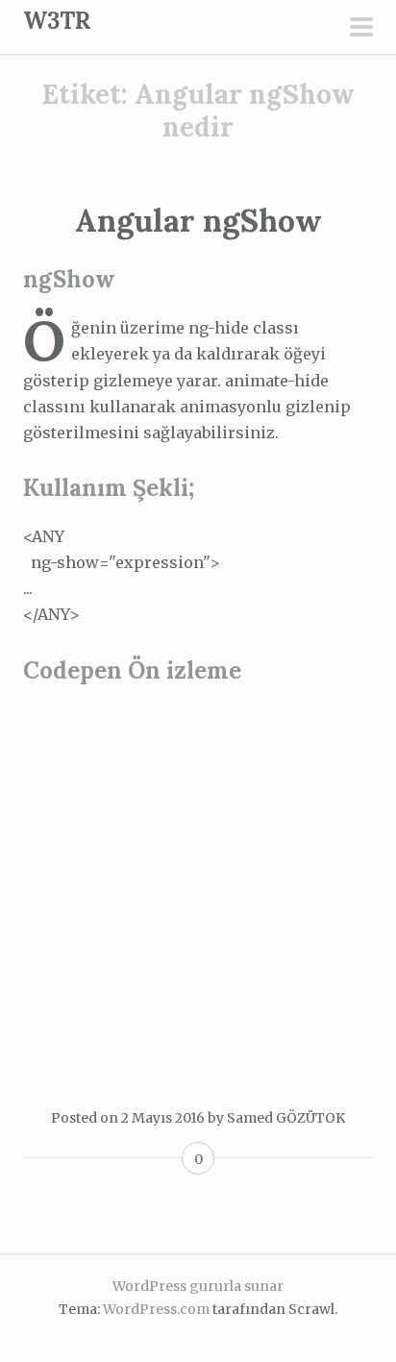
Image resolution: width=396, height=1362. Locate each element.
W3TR (57, 21)
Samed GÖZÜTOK (286, 1118)
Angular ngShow (198, 220)
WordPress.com (156, 1309)
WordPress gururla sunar (198, 1286)
